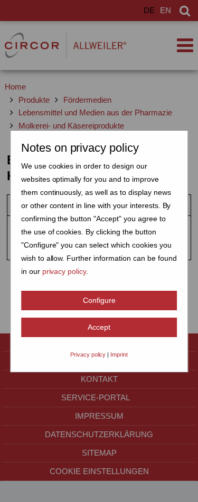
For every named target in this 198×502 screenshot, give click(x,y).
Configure (99, 300)
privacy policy (64, 271)
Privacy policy (88, 354)
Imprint (119, 354)
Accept (99, 327)
